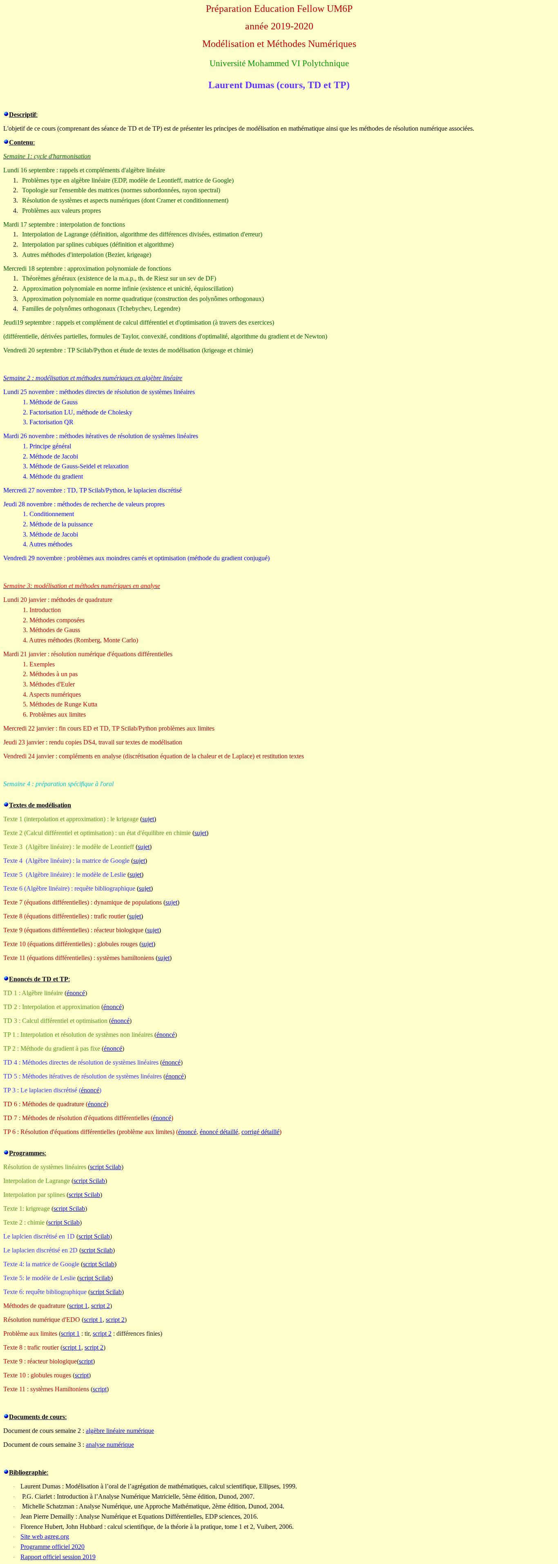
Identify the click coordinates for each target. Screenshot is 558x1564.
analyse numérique (110, 1444)
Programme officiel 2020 (52, 1546)
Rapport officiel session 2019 (58, 1556)
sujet (148, 818)
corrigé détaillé (260, 1131)
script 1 (78, 1305)
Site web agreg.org (44, 1536)
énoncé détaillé (219, 1131)
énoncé (76, 992)
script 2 (100, 1305)
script (86, 1361)
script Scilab (105, 1166)
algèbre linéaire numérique (120, 1430)
